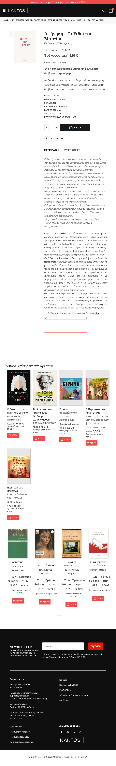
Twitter (52, 138)
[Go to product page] (18, 387)
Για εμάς (63, 680)
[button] (5, 10)
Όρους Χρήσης (84, 654)
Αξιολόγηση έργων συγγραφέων (74, 695)
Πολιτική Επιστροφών (20, 731)
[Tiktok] (80, 732)
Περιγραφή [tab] (51, 150)
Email (62, 138)
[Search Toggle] (104, 10)
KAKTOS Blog (65, 690)
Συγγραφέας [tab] (72, 150)
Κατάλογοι (64, 700)
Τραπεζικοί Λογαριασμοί (22, 742)
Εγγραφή (96, 646)
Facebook (46, 138)
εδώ (97, 313)
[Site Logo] (18, 10)
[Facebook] (61, 732)
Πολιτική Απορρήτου (19, 736)
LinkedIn (57, 138)
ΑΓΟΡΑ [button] (14, 435)
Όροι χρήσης (16, 726)
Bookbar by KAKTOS (68, 685)
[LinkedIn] (74, 732)
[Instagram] (67, 732)
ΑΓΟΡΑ (77, 127)
